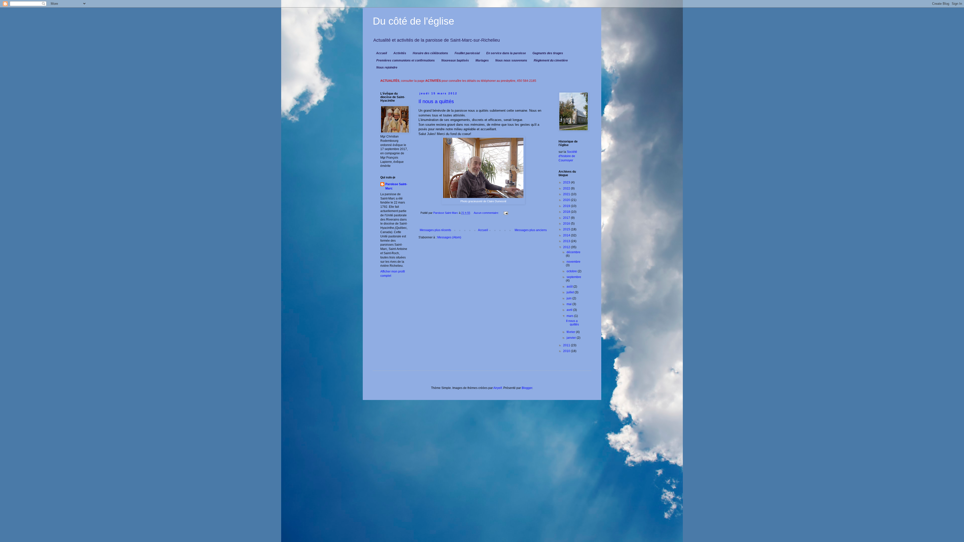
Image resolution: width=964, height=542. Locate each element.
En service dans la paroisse (506, 53)
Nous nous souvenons (511, 60)
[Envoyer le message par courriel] (505, 212)
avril (570, 310)
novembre (573, 261)
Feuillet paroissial (467, 53)
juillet (571, 292)
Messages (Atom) (449, 237)
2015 (567, 229)
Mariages (482, 60)
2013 (567, 241)
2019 (567, 206)
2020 (567, 200)
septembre (574, 277)
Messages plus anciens (531, 230)
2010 (567, 351)
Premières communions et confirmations (405, 60)
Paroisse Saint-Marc (396, 186)
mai (569, 304)
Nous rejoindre (386, 67)
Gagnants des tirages (547, 53)
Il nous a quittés (436, 101)
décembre (573, 252)
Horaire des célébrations (430, 53)
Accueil (381, 53)
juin (569, 298)
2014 (567, 235)
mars (570, 316)
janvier (572, 338)
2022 (567, 188)
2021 (567, 194)
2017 (567, 218)
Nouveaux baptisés (455, 60)
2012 (567, 247)
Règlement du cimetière (551, 60)
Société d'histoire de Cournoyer (568, 156)
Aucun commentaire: (487, 212)
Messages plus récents (435, 230)
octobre (572, 271)
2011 (567, 345)
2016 (567, 223)
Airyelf (497, 388)
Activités (399, 53)
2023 (567, 182)
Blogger (527, 388)
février (571, 332)
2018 (567, 212)
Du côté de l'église (413, 21)
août (570, 286)
